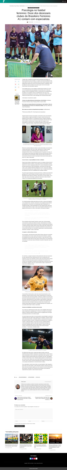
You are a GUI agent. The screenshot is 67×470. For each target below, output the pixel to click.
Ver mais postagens (48, 381)
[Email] (15, 90)
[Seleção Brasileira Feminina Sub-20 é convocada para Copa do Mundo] (11, 439)
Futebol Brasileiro (31, 7)
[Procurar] (63, 1)
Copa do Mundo (52, 442)
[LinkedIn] (15, 87)
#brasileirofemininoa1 (23, 377)
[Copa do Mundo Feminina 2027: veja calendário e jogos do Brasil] (17, 97)
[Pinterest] (15, 84)
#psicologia (38, 377)
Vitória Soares (23, 381)
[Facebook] (15, 81)
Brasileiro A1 (23, 441)
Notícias (37, 7)
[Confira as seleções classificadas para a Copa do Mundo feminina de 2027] (40, 439)
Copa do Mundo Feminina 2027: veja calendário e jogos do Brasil (17, 103)
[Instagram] (32, 458)
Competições (29, 441)
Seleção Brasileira (13, 441)
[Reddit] (18, 87)
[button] (65, 1)
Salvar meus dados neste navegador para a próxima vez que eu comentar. (25, 423)
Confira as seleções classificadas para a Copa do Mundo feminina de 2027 (40, 446)
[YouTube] (34, 458)
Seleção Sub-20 (8, 442)
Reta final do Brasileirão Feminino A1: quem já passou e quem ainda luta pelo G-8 (26, 446)
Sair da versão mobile (34, 468)
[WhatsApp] (18, 84)
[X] (18, 81)
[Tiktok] (36, 458)
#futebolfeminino (31, 377)
